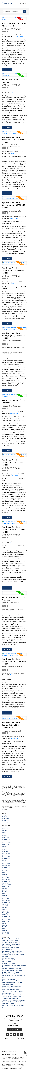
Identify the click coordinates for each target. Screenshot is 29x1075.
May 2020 (4, 927)
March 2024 (5, 862)
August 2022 (5, 886)
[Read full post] (14, 19)
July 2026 (4, 830)
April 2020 (4, 928)
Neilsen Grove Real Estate (8, 979)
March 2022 (5, 895)
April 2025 (4, 849)
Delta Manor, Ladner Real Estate (8, 787)
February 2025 (6, 853)
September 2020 (6, 920)
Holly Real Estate (6, 961)
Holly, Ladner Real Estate (11, 792)
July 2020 (4, 923)
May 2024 (4, 860)
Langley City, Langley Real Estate (10, 972)
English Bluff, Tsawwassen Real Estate (8, 788)
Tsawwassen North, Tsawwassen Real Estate (12, 805)
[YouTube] (11, 1034)
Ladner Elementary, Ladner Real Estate (12, 794)
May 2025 (4, 848)
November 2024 (6, 858)
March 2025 (5, 851)
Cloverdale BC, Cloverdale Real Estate (9, 786)
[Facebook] (7, 1034)
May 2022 (4, 892)
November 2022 (6, 881)
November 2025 (6, 839)
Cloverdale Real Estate (20, 786)
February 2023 (6, 876)
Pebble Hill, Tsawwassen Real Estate (11, 986)
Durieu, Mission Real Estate (19, 787)
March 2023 (5, 874)
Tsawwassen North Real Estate (10, 998)
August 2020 (5, 921)
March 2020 (5, 930)
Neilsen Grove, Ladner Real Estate (10, 981)
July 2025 (4, 846)
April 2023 (4, 872)
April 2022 (4, 893)
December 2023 (6, 865)
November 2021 (6, 902)
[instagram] (18, 1034)
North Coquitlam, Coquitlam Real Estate (12, 982)
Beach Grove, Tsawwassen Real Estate (13, 783)
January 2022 (5, 899)
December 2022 (6, 879)
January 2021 (5, 914)
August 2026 (5, 828)
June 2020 (4, 925)
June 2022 (4, 890)
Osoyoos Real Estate (14, 799)
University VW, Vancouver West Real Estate (13, 1002)
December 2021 (6, 900)
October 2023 (5, 869)
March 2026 (5, 834)
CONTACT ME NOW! (14, 1029)
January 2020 (5, 934)
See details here (19, 36)
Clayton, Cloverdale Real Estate (10, 940)
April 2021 (4, 909)
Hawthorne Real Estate (7, 791)
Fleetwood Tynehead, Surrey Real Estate (12, 953)
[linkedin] (14, 1034)
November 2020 (6, 916)
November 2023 (6, 867)
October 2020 (5, 918)
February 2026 (6, 835)
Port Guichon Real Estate (15, 800)
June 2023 (4, 871)
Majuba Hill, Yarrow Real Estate (15, 795)
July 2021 (4, 907)
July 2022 (4, 888)
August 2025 (5, 844)
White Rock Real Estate (17, 806)
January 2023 (5, 878)
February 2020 (6, 932)
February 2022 (6, 897)
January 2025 (5, 855)
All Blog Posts (5, 815)
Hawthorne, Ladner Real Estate (17, 791)
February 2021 (6, 913)
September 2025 (6, 843)
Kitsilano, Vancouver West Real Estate (11, 968)
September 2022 (6, 885)
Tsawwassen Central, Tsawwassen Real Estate (16, 802)
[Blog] (21, 1034)
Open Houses (5, 820)
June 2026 (4, 832)
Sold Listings (5, 822)
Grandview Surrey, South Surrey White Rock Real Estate (17, 789)
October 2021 (5, 904)
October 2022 (5, 883)
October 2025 (5, 841)
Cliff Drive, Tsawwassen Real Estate (13, 29)
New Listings (5, 818)
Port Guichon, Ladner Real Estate (10, 989)
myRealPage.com (17, 1046)
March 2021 (5, 911)
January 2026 (5, 837)
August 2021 (5, 906)
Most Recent (5, 827)
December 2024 (6, 857)
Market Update (6, 817)
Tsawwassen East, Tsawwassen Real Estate (9, 803)
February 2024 (6, 864)
